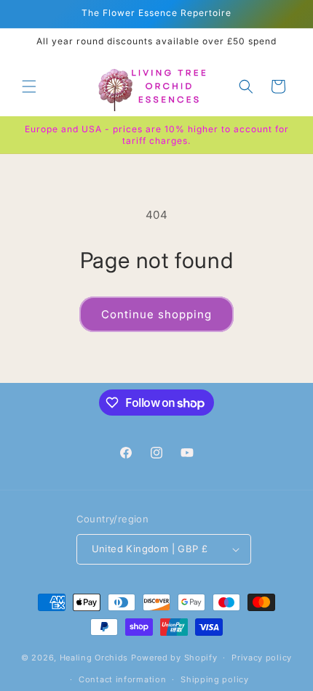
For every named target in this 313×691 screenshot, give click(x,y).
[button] (29, 86)
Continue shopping (156, 314)
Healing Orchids (94, 657)
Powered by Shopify (174, 657)
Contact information (122, 679)
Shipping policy (215, 679)
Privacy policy (261, 657)
